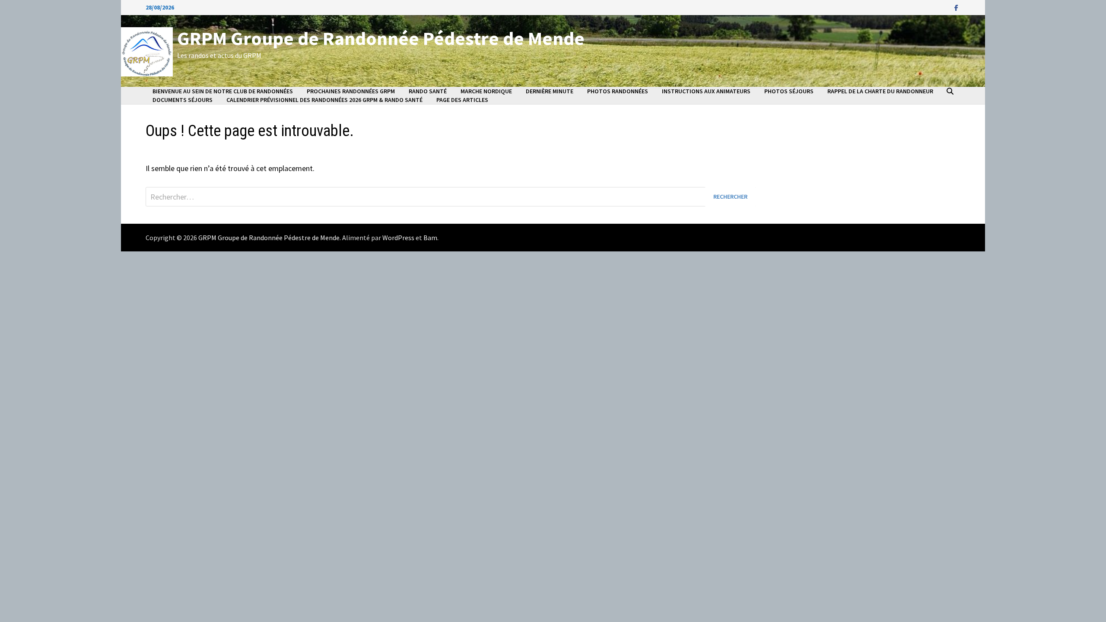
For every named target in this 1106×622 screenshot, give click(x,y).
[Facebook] (956, 7)
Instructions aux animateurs (706, 91)
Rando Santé (428, 91)
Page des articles (462, 100)
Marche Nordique (486, 91)
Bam (430, 237)
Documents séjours (183, 100)
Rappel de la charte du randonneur (880, 91)
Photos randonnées (617, 91)
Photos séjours (789, 91)
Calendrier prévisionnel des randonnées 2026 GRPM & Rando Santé (324, 100)
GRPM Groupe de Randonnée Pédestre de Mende (381, 38)
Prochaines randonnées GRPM (351, 91)
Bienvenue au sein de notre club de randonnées (223, 91)
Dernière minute (549, 91)
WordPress (398, 237)
